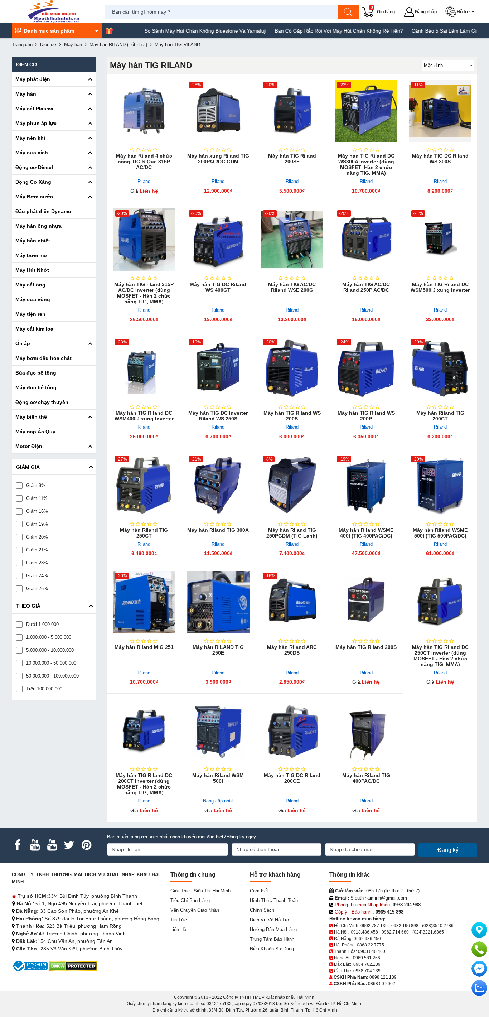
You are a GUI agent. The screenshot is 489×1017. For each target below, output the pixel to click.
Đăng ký (448, 850)
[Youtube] (34, 845)
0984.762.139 (367, 964)
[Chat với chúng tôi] (479, 988)
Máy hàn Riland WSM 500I (218, 778)
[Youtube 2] (52, 845)
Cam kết (259, 890)
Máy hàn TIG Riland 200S (366, 647)
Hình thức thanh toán (274, 900)
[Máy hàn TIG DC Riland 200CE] (292, 730)
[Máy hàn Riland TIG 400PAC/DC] (366, 730)
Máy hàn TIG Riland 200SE (292, 158)
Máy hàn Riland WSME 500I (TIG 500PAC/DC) (440, 533)
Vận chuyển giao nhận (194, 910)
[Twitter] (69, 845)
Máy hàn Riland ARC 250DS (292, 650)
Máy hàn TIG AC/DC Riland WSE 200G (292, 287)
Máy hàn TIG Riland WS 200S (292, 415)
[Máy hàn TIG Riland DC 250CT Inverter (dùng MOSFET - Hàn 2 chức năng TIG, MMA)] (440, 602)
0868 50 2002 (381, 983)
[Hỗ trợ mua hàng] (479, 949)
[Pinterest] (86, 845)
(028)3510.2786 (438, 925)
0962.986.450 (367, 938)
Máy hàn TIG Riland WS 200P (366, 415)
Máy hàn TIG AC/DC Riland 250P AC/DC (366, 287)
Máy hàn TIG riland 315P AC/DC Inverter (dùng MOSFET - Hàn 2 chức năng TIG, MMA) (144, 292)
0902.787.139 (374, 925)
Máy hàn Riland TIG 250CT (144, 533)
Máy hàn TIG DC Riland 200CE (292, 778)
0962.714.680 (395, 932)
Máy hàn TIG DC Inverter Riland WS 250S (218, 415)
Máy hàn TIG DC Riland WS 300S (440, 158)
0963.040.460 (371, 951)
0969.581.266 (366, 957)
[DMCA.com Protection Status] (73, 965)
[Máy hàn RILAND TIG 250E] (218, 602)
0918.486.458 (364, 932)
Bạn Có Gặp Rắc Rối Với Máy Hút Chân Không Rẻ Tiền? (312, 31)
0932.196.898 (404, 925)
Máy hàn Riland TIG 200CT (440, 415)
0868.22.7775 (370, 945)
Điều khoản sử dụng (272, 948)
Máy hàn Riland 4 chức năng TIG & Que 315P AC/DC (144, 161)
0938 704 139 (367, 970)
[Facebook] (17, 845)
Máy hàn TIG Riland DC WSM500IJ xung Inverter (440, 287)
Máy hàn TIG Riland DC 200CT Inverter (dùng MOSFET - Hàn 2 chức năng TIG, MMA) (144, 783)
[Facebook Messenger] (479, 968)
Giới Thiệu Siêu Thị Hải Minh (200, 890)
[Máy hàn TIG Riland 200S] (366, 602)
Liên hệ (178, 929)
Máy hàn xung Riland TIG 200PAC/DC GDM (218, 158)
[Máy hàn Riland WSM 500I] (218, 730)
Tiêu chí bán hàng (190, 900)
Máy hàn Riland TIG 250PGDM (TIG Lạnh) (292, 533)
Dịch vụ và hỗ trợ (270, 919)
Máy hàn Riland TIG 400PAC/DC (366, 778)
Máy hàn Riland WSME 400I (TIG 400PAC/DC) (366, 533)
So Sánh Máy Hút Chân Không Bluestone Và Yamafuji (178, 31)
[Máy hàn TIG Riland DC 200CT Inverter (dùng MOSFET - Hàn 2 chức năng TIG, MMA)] (144, 730)
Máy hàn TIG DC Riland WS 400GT (218, 287)
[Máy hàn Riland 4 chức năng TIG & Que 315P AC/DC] (144, 111)
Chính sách (262, 910)
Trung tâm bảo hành (272, 939)
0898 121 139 (383, 977)
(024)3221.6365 (428, 932)
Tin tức (178, 919)
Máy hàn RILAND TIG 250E (218, 650)
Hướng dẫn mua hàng (273, 929)
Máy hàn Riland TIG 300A (218, 530)
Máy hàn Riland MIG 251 (144, 647)
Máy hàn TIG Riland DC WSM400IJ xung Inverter (144, 415)
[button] (461, 12)
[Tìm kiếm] (348, 12)
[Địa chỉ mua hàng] (479, 930)
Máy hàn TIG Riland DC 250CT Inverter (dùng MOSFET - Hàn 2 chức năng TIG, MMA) (440, 655)
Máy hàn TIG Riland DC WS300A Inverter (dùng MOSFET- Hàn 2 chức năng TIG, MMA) (366, 164)
